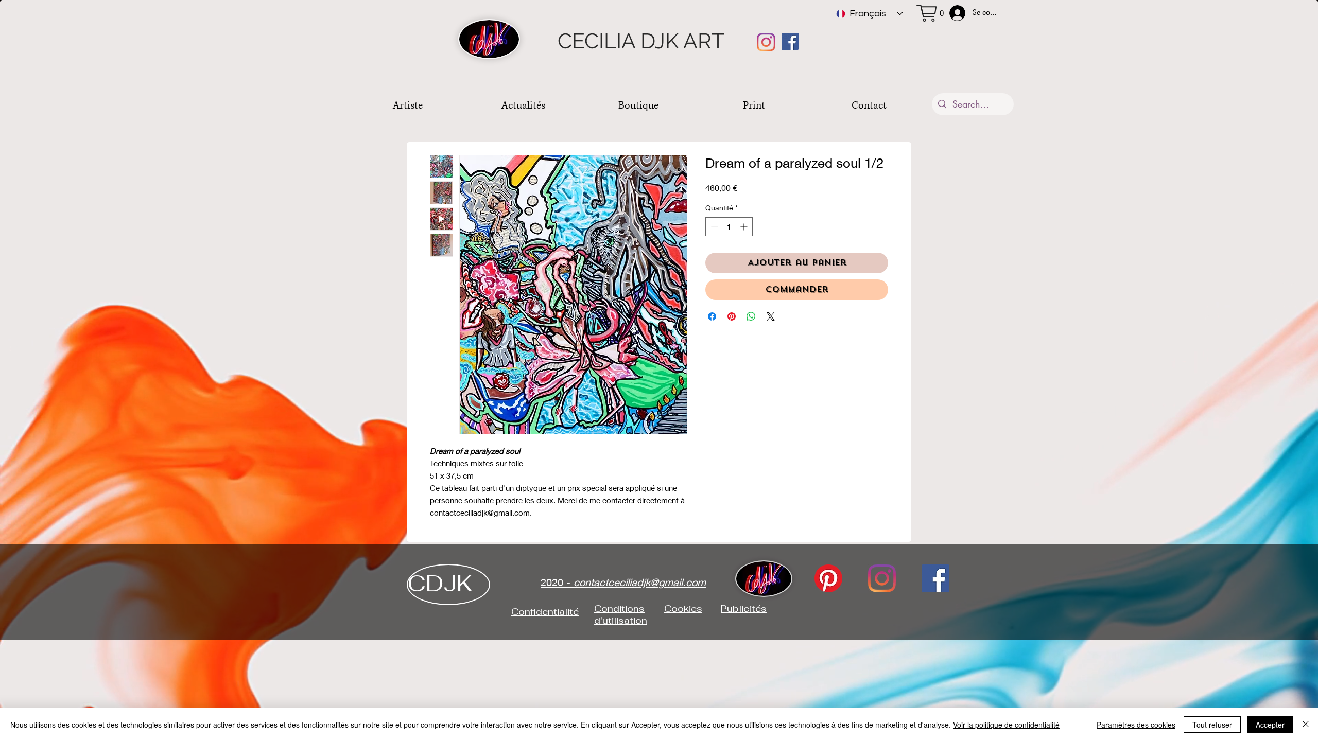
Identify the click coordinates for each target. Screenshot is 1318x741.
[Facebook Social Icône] (790, 41)
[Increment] (744, 227)
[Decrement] (713, 227)
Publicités (744, 608)
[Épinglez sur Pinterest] (731, 316)
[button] (934, 13)
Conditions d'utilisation (620, 614)
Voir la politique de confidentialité (1006, 724)
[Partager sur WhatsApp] (751, 316)
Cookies (683, 608)
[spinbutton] (729, 227)
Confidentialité (545, 611)
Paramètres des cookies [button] (1136, 724)
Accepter (1270, 724)
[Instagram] (766, 42)
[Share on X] (771, 316)
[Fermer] (1305, 724)
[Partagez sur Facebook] (712, 316)
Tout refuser (1212, 724)
